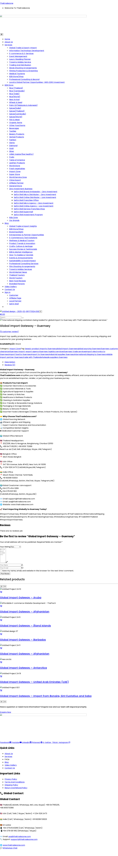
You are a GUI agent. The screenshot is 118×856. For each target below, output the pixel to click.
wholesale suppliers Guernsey (54, 357)
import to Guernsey (40, 354)
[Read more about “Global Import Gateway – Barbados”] (1, 634)
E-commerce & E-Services (21, 53)
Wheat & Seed (15, 102)
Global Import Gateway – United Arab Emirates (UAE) (34, 682)
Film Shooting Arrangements (22, 266)
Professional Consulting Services (23, 263)
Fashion (12, 139)
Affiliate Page (15, 298)
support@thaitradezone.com (24, 839)
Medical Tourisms (17, 73)
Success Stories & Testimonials (23, 249)
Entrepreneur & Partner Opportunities (26, 234)
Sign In (7, 292)
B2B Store (9, 85)
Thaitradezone (6, 3)
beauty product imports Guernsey (40, 348)
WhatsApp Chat (10, 848)
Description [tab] (10, 362)
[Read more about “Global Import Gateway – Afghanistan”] (1, 606)
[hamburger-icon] (1, 34)
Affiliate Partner (16, 183)
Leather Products (17, 163)
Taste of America (17, 160)
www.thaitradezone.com (14, 845)
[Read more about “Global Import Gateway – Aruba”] (1, 592)
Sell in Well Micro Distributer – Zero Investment (35, 194)
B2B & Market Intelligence (20, 252)
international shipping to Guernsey (90, 354)
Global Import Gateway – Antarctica (23, 668)
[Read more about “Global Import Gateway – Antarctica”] (1, 662)
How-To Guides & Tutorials (21, 255)
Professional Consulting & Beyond (24, 79)
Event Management (18, 56)
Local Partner (15, 301)
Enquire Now (5, 712)
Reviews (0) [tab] (10, 365)
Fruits (11, 157)
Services (8, 45)
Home (7, 39)
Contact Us (10, 289)
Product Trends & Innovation (22, 243)
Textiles (12, 131)
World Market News (18, 272)
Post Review (5, 574)
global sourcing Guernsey (89, 348)
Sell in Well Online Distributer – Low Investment (35, 197)
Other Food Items (17, 125)
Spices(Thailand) (17, 111)
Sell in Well (14, 304)
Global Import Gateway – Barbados (23, 639)
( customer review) (9, 331)
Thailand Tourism (17, 275)
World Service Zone (18, 177)
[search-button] (23, 317)
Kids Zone (13, 217)
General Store (15, 186)
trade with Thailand (32, 357)
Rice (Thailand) (16, 88)
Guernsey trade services (75, 351)
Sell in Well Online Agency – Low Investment (33, 206)
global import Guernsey (67, 348)
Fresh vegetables (17, 168)
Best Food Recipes (17, 281)
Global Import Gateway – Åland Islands (25, 625)
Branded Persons (17, 283)
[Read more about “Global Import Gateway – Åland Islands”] (1, 620)
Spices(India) (15, 108)
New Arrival (14, 99)
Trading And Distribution (20, 65)
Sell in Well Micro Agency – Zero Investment (33, 203)
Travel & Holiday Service (20, 62)
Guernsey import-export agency (24, 351)
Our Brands (14, 220)
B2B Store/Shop (16, 76)
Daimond (13, 145)
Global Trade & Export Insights (23, 226)
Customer (13, 295)
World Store (14, 165)
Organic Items (15, 122)
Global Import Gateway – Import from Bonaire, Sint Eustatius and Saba (45, 696)
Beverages (14, 128)
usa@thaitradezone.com (19, 836)
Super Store (14, 174)
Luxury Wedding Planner (20, 59)
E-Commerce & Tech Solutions (23, 237)
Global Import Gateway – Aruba (20, 597)
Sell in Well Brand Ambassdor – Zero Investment (35, 191)
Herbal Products (16, 137)
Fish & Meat (14, 119)
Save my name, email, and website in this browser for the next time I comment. (38, 570)
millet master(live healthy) (21, 154)
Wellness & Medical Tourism (21, 240)
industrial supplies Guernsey (61, 354)
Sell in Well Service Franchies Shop (29, 209)
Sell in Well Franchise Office (26, 200)
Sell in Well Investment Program (28, 214)
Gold (11, 148)
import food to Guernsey (20, 354)
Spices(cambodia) (17, 114)
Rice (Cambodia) (17, 91)
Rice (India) (14, 93)
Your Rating (5, 546)
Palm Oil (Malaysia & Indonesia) (23, 105)
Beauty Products (16, 134)
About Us (9, 42)
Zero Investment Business (20, 188)
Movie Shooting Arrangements (23, 68)
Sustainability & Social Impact (22, 260)
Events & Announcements (21, 257)
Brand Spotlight (16, 232)
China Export (15, 180)
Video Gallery (11, 286)
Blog (7, 223)
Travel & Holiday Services (20, 269)
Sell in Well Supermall (23, 211)
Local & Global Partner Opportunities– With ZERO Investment (37, 82)
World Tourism (15, 278)
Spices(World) (15, 116)
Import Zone (15, 171)
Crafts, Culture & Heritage (21, 246)
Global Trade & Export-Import (23, 47)
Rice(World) (14, 96)
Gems (12, 142)
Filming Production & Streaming (23, 70)
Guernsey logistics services (51, 351)
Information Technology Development (26, 50)
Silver (11, 151)
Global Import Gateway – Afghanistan (24, 611)
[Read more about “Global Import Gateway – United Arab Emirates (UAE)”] (1, 676)
